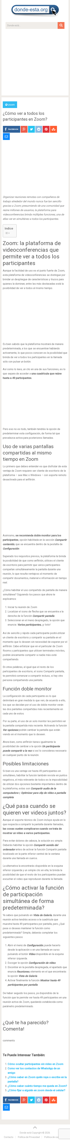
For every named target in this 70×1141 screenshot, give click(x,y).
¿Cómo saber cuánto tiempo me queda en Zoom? (37, 1085)
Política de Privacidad (29, 1137)
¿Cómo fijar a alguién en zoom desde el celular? (36, 1090)
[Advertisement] (35, 64)
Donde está (25, 1132)
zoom (11, 104)
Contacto (8, 1137)
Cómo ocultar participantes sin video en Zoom (35, 1064)
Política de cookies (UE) (56, 1137)
